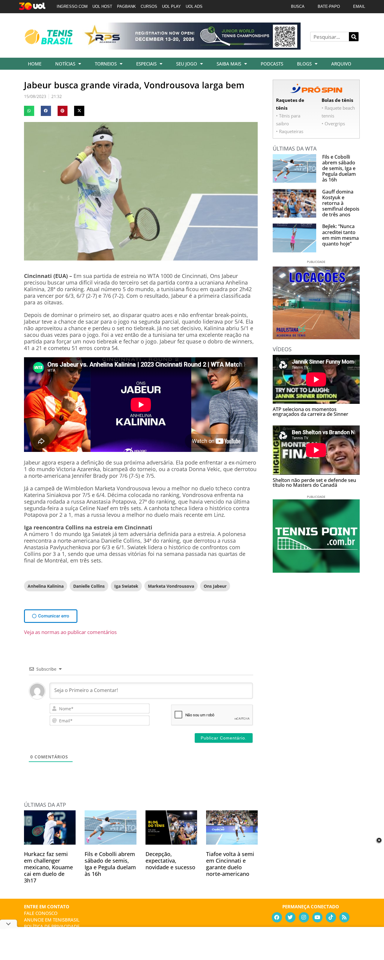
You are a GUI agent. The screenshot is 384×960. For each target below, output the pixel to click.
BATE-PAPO (329, 6)
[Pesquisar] (353, 36)
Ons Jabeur (215, 586)
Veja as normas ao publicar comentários (70, 632)
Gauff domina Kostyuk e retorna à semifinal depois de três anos (340, 203)
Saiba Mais (229, 64)
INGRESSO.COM (72, 6)
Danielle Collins (89, 586)
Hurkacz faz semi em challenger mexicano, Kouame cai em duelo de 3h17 (48, 867)
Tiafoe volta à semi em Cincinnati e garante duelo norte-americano (230, 863)
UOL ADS (194, 6)
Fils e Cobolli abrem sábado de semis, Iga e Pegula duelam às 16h (110, 863)
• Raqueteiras (289, 131)
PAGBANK (126, 6)
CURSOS (149, 6)
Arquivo (341, 64)
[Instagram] (304, 917)
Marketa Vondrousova (171, 586)
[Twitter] (290, 917)
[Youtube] (317, 917)
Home (34, 64)
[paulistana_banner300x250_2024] (316, 337)
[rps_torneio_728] (191, 47)
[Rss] (344, 917)
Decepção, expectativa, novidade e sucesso (170, 860)
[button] (29, 111)
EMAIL (359, 6)
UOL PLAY (171, 6)
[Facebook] (277, 917)
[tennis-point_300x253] (316, 570)
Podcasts (272, 64)
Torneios (106, 64)
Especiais (146, 64)
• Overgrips (333, 123)
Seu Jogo (186, 64)
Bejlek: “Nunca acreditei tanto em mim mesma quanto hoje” (340, 235)
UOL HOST (102, 6)
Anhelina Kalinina (46, 586)
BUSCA (297, 6)
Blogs (304, 64)
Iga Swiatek (126, 586)
